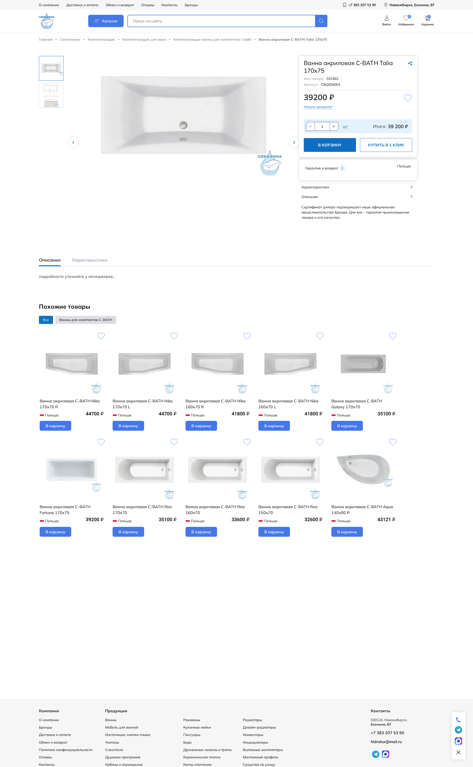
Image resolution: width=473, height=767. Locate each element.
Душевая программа (122, 757)
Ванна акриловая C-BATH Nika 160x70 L (288, 403)
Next (294, 142)
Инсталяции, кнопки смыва (127, 734)
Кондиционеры (255, 742)
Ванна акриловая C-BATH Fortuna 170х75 (65, 509)
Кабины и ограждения (124, 764)
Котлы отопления (197, 764)
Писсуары (191, 734)
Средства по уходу (259, 764)
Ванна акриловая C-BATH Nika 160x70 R (216, 403)
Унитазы (112, 742)
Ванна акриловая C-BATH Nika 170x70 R (70, 403)
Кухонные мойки (197, 727)
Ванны (110, 720)
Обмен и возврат (120, 5)
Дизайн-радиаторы (259, 727)
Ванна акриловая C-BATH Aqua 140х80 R (362, 509)
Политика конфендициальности (65, 750)
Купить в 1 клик (386, 145)
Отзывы (147, 5)
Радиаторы (252, 720)
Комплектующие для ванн (144, 39)
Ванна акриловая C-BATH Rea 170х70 (142, 509)
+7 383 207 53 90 (387, 732)
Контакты (169, 5)
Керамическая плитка (201, 757)
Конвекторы (253, 734)
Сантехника (70, 39)
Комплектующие (101, 39)
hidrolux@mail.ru (386, 741)
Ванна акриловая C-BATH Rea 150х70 (288, 509)
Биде (187, 742)
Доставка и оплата (82, 5)
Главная (46, 39)
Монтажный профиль (260, 757)
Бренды (191, 5)
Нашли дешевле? (318, 107)
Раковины (191, 720)
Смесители (114, 750)
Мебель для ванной (121, 727)
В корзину (329, 145)
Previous (73, 142)
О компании (49, 5)
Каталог (110, 20)
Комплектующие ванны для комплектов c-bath (212, 39)
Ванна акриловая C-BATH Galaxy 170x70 (356, 403)
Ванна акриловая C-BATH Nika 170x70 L (143, 403)
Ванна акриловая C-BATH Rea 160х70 (215, 509)
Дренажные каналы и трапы (207, 750)
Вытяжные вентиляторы (263, 750)
